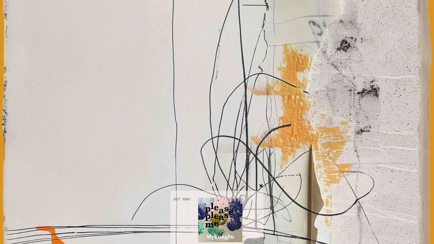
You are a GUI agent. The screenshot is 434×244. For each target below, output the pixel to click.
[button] (261, 186)
